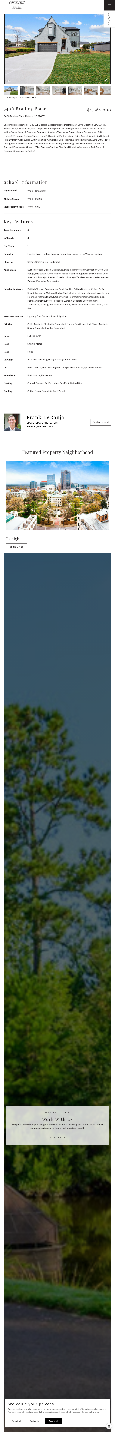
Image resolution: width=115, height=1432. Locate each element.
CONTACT (109, 19)
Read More (17, 547)
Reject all (16, 1421)
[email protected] (46, 422)
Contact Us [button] (57, 1137)
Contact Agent (101, 422)
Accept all (53, 1421)
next (105, 78)
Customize (35, 1421)
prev (100, 78)
